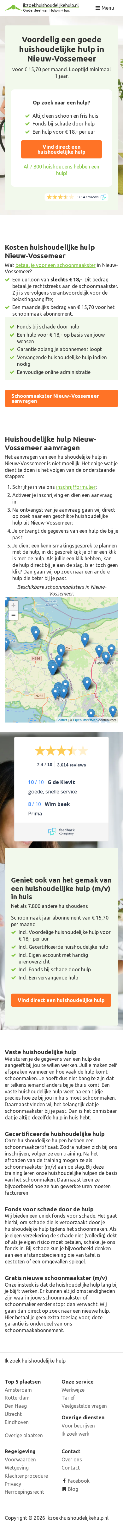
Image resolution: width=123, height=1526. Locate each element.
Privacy (13, 1484)
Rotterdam (17, 1398)
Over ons (72, 1459)
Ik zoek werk (75, 1434)
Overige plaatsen (24, 1435)
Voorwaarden (20, 1459)
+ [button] (13, 605)
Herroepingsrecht (24, 1492)
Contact (71, 1467)
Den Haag (16, 1406)
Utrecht (13, 1414)
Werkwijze (73, 1390)
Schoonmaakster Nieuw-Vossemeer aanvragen (55, 398)
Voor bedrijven (78, 1425)
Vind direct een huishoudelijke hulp (61, 149)
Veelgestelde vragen (84, 1406)
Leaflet (61, 719)
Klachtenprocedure (26, 1476)
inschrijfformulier (76, 487)
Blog (72, 1489)
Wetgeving (17, 1467)
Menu (107, 8)
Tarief (68, 1398)
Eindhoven (17, 1422)
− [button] (13, 615)
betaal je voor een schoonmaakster (55, 265)
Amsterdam (18, 1390)
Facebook (78, 1481)
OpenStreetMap (85, 719)
